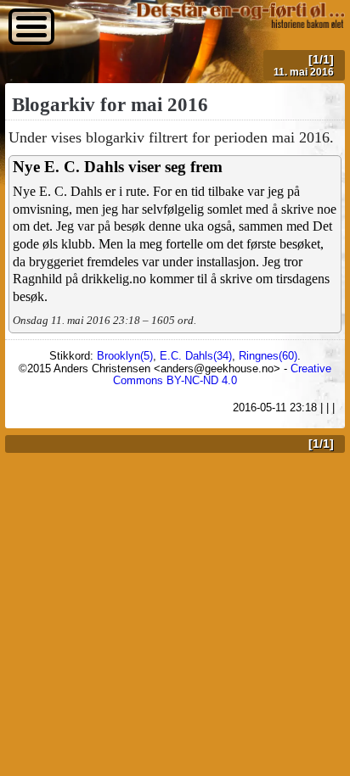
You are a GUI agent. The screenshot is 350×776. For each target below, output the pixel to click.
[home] (240, 23)
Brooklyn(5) (125, 355)
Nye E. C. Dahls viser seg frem (118, 167)
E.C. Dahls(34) (196, 355)
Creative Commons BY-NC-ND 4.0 (222, 374)
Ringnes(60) (268, 355)
